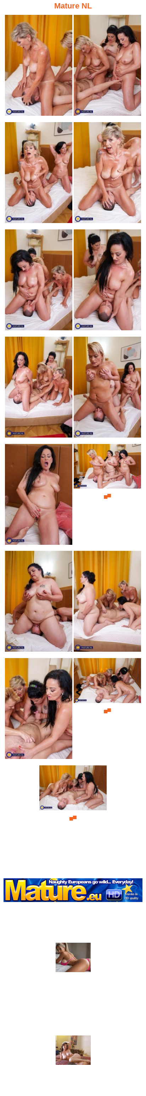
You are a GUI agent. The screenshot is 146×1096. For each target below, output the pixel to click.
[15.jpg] (73, 817)
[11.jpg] (38, 603)
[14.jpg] (107, 710)
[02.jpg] (107, 67)
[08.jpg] (107, 389)
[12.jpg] (107, 603)
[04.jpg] (107, 174)
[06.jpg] (107, 282)
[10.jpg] (107, 496)
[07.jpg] (38, 389)
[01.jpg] (38, 67)
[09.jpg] (38, 496)
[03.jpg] (38, 174)
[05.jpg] (38, 282)
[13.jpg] (38, 710)
